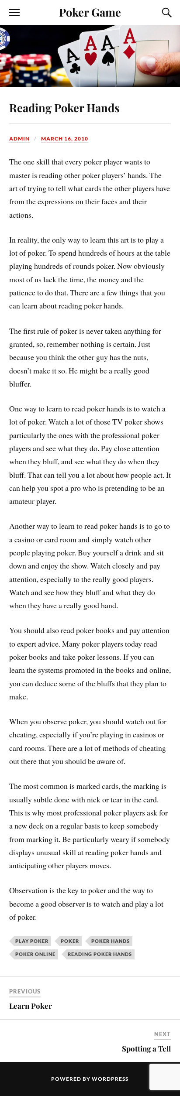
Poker (70, 941)
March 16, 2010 (64, 138)
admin (19, 138)
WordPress (110, 1078)
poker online (35, 954)
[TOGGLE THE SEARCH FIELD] (165, 12)
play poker (31, 941)
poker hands (110, 941)
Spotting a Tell (146, 1048)
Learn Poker (30, 1005)
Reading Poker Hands (64, 107)
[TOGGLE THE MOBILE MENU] (14, 12)
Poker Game (90, 11)
